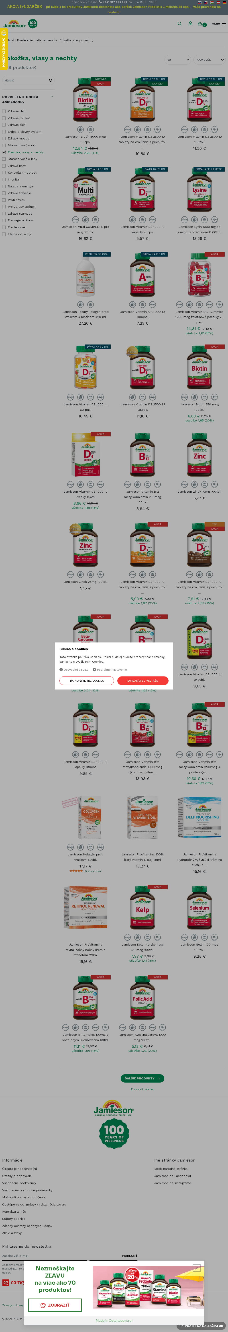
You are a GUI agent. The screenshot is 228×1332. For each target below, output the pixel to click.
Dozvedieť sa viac (75, 669)
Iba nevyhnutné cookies (86, 681)
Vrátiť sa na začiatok (203, 1326)
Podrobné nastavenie (111, 669)
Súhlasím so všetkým (143, 681)
